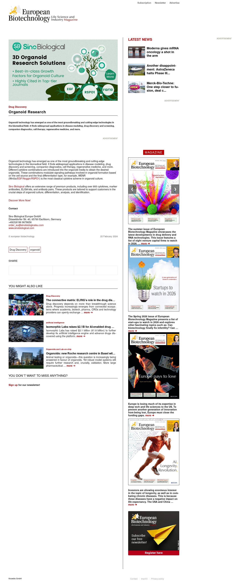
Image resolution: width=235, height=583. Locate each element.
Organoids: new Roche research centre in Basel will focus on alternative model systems (103, 353)
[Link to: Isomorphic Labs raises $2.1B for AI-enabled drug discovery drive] (26, 331)
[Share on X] (41, 270)
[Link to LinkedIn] (171, 578)
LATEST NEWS (140, 39)
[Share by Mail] (107, 270)
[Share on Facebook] (19, 270)
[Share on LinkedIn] (85, 270)
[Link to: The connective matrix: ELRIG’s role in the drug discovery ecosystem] (26, 304)
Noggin (27, 178)
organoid (35, 249)
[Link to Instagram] (176, 578)
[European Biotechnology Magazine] (43, 15)
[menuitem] (144, 3)
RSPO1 (35, 178)
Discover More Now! (20, 200)
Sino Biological (16, 186)
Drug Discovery (18, 106)
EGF (19, 178)
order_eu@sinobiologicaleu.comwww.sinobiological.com (26, 226)
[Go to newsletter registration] (153, 533)
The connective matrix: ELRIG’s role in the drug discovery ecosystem (91, 300)
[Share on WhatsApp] (63, 270)
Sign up (13, 385)
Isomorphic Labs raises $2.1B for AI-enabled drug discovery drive (89, 327)
